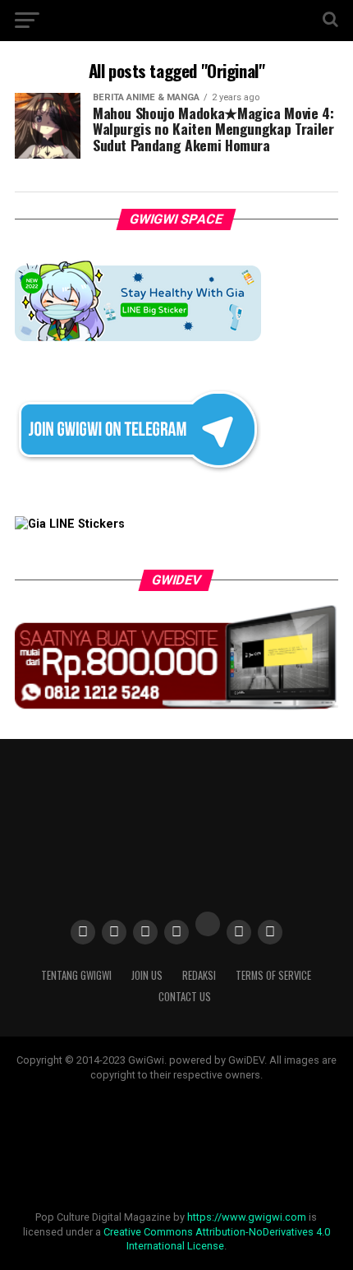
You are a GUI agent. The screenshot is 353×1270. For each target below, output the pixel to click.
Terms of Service (273, 975)
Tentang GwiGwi (76, 975)
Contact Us (184, 996)
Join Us (147, 975)
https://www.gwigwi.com (246, 1217)
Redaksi (199, 975)
